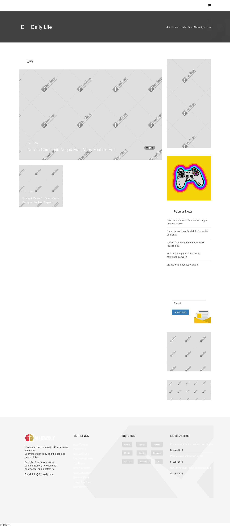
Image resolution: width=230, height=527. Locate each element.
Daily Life (186, 27)
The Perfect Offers (83, 458)
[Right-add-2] (189, 351)
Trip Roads (79, 463)
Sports (142, 444)
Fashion (157, 452)
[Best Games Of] (189, 178)
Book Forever (80, 444)
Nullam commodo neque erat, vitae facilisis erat (71, 149)
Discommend (80, 487)
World (127, 444)
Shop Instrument (82, 472)
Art (159, 461)
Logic (141, 452)
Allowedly (199, 27)
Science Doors (81, 454)
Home (174, 27)
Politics (157, 444)
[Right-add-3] (189, 390)
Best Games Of (81, 468)
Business (144, 461)
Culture (127, 461)
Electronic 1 (79, 449)
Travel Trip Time (82, 482)
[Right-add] (189, 103)
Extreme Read (81, 477)
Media (127, 452)
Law (33, 142)
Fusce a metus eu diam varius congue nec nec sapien (40, 200)
